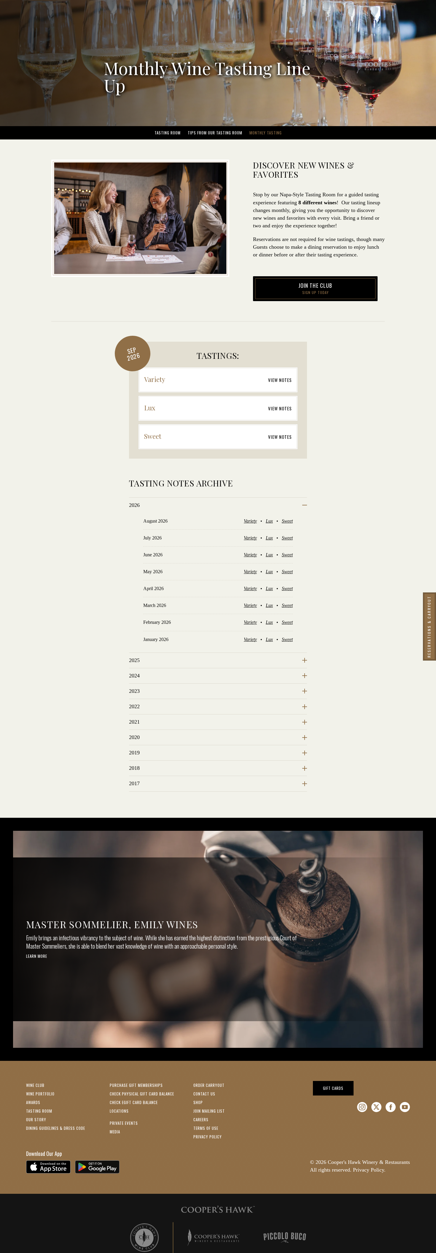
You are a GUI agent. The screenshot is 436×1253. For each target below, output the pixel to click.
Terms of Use (205, 1128)
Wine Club (35, 1085)
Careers (201, 1119)
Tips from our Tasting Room (215, 133)
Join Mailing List (209, 1111)
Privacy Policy (207, 1137)
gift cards (338, 1088)
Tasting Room (168, 133)
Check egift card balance (134, 1102)
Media (115, 1132)
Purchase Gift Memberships (136, 1085)
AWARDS (33, 1102)
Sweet (287, 520)
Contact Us (204, 1094)
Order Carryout (209, 1085)
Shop (198, 1102)
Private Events (124, 1123)
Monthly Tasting (265, 133)
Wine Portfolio (40, 1094)
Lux (269, 520)
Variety (250, 520)
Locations (119, 1111)
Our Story (36, 1119)
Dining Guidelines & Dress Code (55, 1128)
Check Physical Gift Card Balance (142, 1094)
